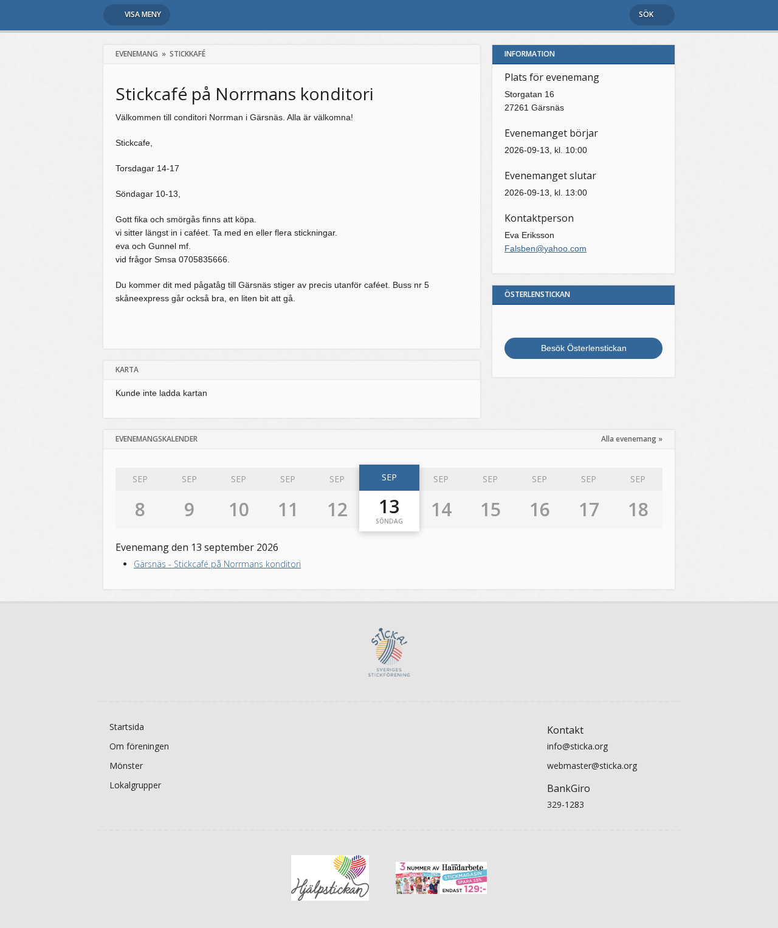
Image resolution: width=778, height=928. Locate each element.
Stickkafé (187, 54)
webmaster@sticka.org (592, 765)
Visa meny (143, 14)
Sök (646, 14)
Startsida (126, 726)
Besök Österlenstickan (584, 348)
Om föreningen (139, 746)
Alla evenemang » (632, 439)
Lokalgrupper (135, 785)
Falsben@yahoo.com (545, 248)
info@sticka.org (577, 746)
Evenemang (136, 54)
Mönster (126, 765)
